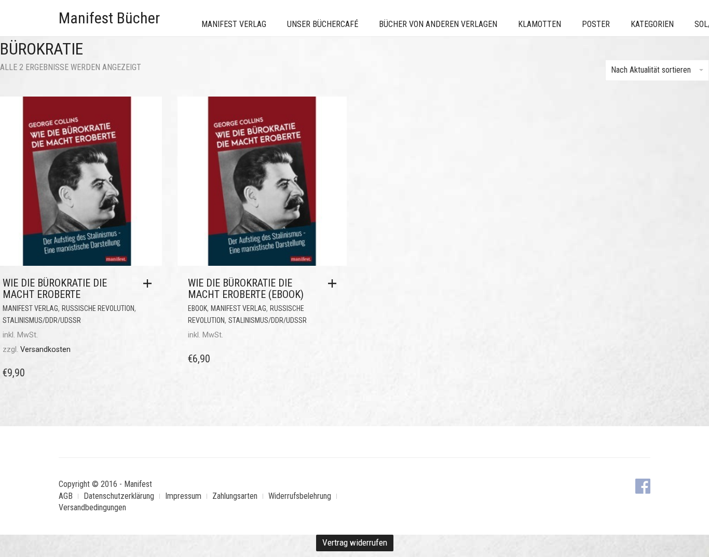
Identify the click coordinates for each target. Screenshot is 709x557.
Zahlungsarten (234, 496)
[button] (150, 283)
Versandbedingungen (92, 507)
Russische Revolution (98, 308)
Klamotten (539, 24)
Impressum (183, 496)
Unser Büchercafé (322, 24)
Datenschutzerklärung (119, 496)
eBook (197, 308)
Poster (596, 24)
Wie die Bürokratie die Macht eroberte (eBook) (246, 289)
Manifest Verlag (233, 24)
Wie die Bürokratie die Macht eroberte (55, 289)
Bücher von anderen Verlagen (438, 24)
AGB (66, 496)
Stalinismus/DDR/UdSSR (42, 320)
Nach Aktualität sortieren (651, 70)
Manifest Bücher (109, 18)
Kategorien (652, 24)
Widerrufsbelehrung (299, 496)
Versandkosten (45, 349)
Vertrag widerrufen (354, 542)
